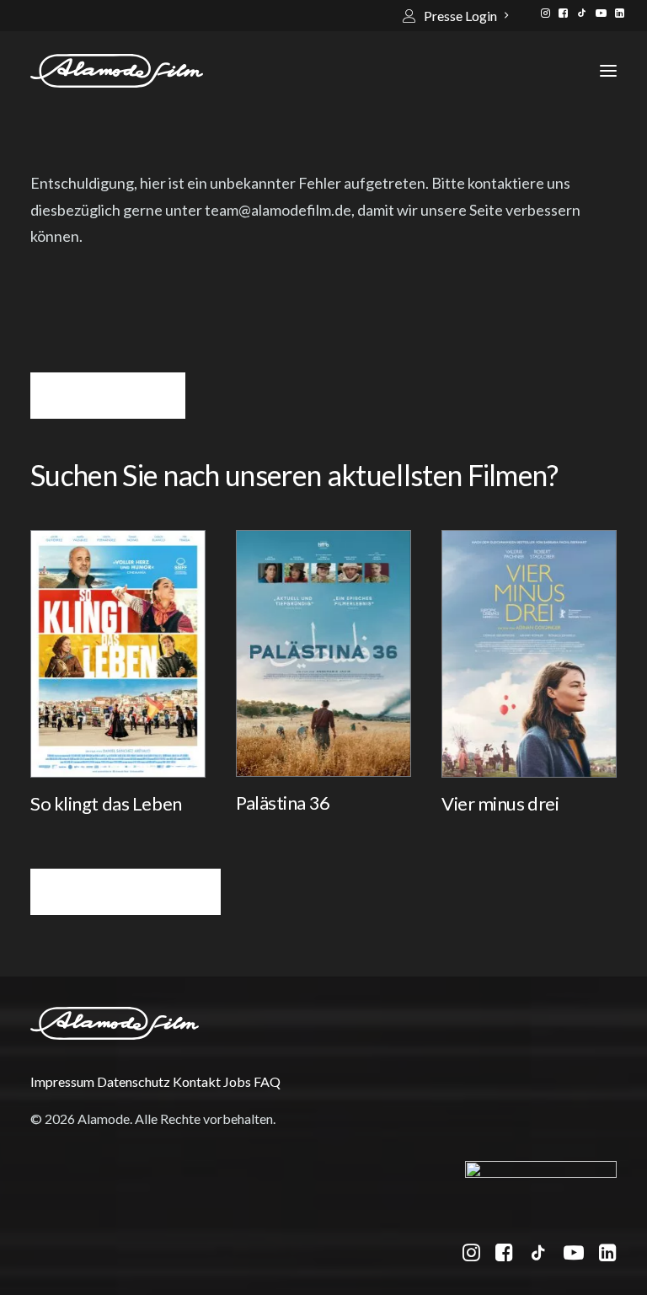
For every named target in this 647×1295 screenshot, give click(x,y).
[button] (545, 13)
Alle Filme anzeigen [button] (125, 892)
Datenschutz (133, 1081)
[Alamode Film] (116, 71)
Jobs (237, 1081)
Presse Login (460, 16)
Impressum (62, 1081)
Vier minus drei (500, 803)
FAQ (267, 1081)
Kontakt (197, 1081)
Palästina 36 (283, 802)
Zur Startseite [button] (108, 396)
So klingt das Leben (106, 803)
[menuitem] (455, 15)
